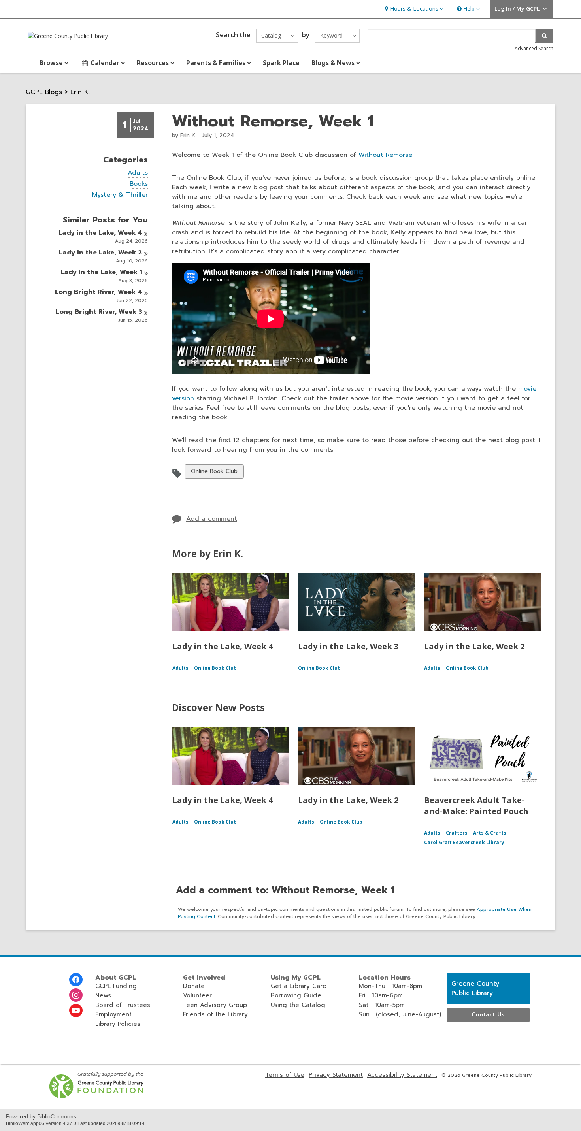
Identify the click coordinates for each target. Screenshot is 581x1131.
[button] (413, 9)
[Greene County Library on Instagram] (76, 995)
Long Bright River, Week (98, 292)
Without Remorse (385, 155)
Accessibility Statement (402, 1075)
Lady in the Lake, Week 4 (222, 646)
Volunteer (197, 995)
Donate (194, 986)
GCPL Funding (116, 986)
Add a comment (211, 519)
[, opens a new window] (97, 1096)
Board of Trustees (122, 1005)
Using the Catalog (298, 1005)
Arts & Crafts (489, 832)
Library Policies (117, 1024)
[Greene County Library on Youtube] (76, 1010)
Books (139, 184)
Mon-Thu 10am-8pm (390, 986)
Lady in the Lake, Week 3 (348, 646)
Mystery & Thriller (120, 195)
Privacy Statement (336, 1075)
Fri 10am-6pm (381, 995)
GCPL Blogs (44, 92)
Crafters (457, 832)
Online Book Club (214, 473)
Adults (138, 173)
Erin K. (80, 92)
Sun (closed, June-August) (400, 1014)
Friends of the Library (215, 1014)
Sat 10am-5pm (382, 1005)
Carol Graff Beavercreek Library (464, 842)
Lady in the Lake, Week (100, 233)
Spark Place (281, 62)
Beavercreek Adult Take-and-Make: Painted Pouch (476, 805)
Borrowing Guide (296, 995)
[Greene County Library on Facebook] (76, 979)
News (103, 995)
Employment (113, 1014)
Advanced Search (534, 48)
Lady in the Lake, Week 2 (474, 646)
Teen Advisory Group (215, 1005)
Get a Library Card (299, 986)
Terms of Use (284, 1075)
